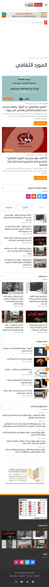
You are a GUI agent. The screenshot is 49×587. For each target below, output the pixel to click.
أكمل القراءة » (40, 123)
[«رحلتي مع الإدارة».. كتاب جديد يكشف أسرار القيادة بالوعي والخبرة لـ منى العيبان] (40, 251)
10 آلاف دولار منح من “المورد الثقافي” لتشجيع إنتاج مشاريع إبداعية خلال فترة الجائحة (27, 161)
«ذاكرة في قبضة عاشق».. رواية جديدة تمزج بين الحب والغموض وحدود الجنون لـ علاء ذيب (17, 217)
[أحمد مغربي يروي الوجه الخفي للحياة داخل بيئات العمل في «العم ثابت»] (40, 241)
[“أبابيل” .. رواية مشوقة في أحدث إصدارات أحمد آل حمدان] (40, 351)
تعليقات (9, 207)
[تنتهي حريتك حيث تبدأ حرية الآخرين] (40, 362)
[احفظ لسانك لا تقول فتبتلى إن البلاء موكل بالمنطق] (40, 383)
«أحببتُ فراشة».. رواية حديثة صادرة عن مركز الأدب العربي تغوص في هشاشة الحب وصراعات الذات (18, 229)
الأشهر (25, 207)
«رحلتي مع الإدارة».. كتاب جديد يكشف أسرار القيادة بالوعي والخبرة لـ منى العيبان (18, 251)
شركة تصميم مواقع (28, 572)
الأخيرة (41, 207)
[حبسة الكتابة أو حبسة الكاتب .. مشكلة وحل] (40, 372)
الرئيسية (43, 58)
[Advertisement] (24, 38)
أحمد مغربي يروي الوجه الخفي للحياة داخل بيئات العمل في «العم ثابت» (38, 327)
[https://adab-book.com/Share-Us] (24, 15)
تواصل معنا (13, 576)
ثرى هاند (17, 572)
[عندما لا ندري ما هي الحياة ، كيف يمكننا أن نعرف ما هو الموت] (40, 394)
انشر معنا (22, 576)
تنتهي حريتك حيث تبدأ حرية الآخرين (19, 359)
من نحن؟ (29, 576)
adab (43, 103)
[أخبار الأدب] (33, 5)
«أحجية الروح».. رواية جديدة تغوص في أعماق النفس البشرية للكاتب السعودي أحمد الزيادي (18, 262)
